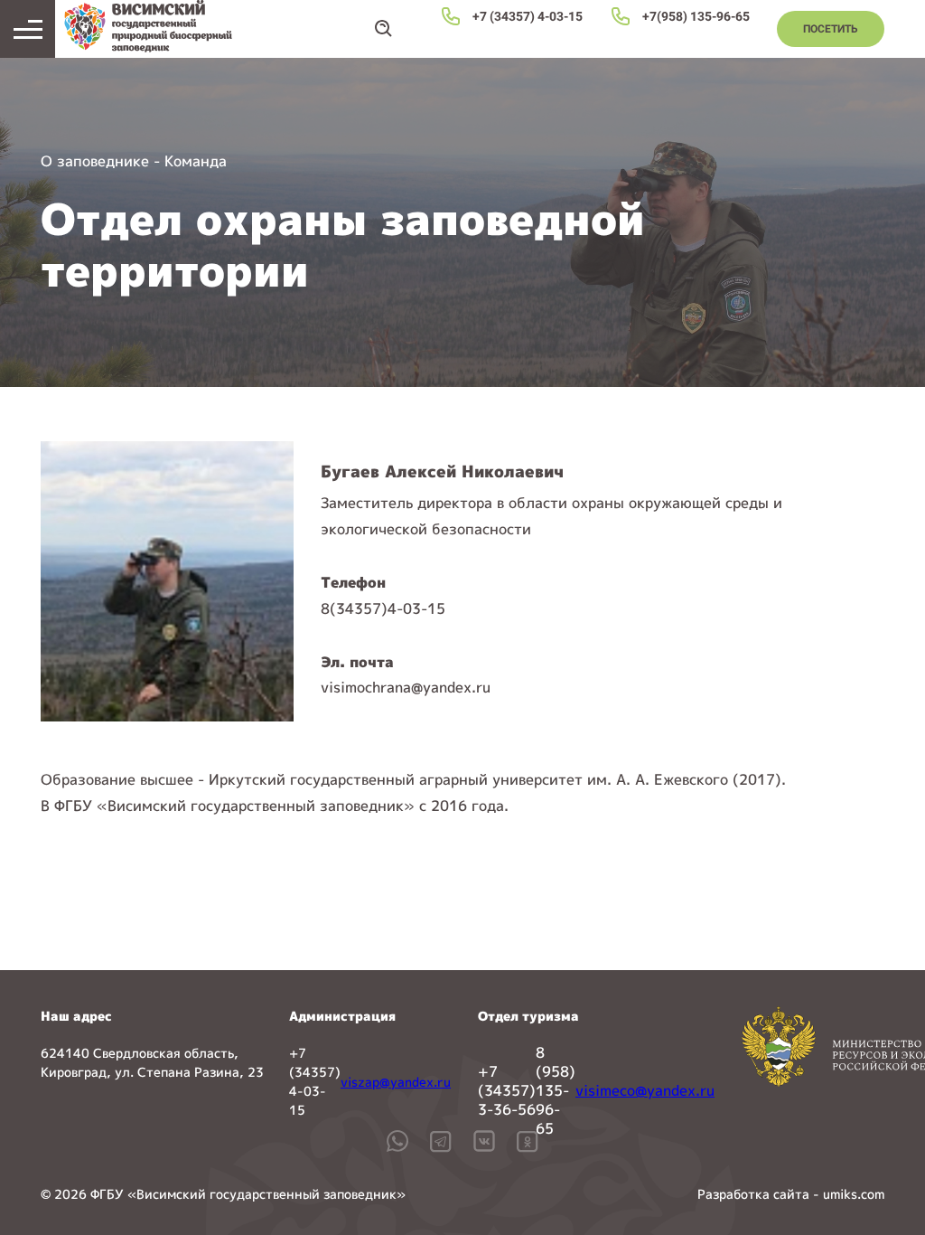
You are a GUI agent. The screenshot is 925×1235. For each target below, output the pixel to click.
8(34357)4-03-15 (383, 608)
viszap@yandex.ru (396, 1081)
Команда (195, 161)
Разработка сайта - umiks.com (790, 1193)
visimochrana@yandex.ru (406, 687)
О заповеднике (95, 161)
